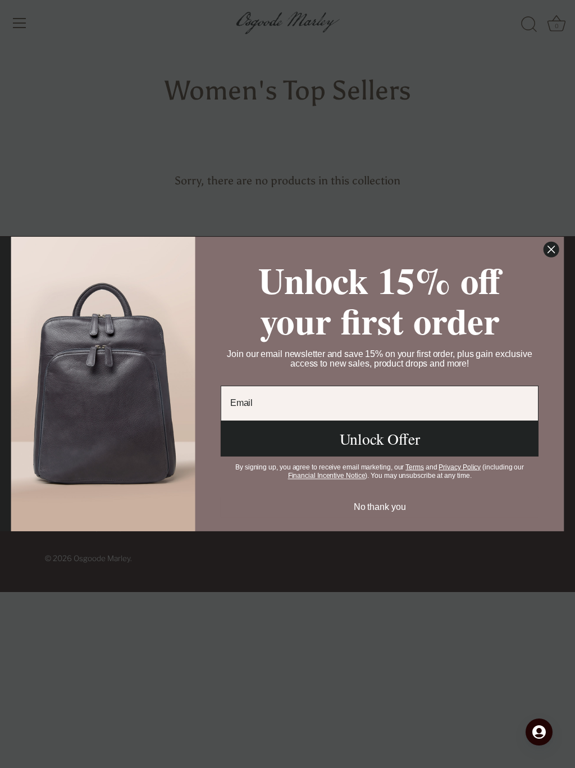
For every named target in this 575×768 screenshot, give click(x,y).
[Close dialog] (551, 249)
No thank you (380, 507)
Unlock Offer (380, 438)
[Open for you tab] (539, 732)
